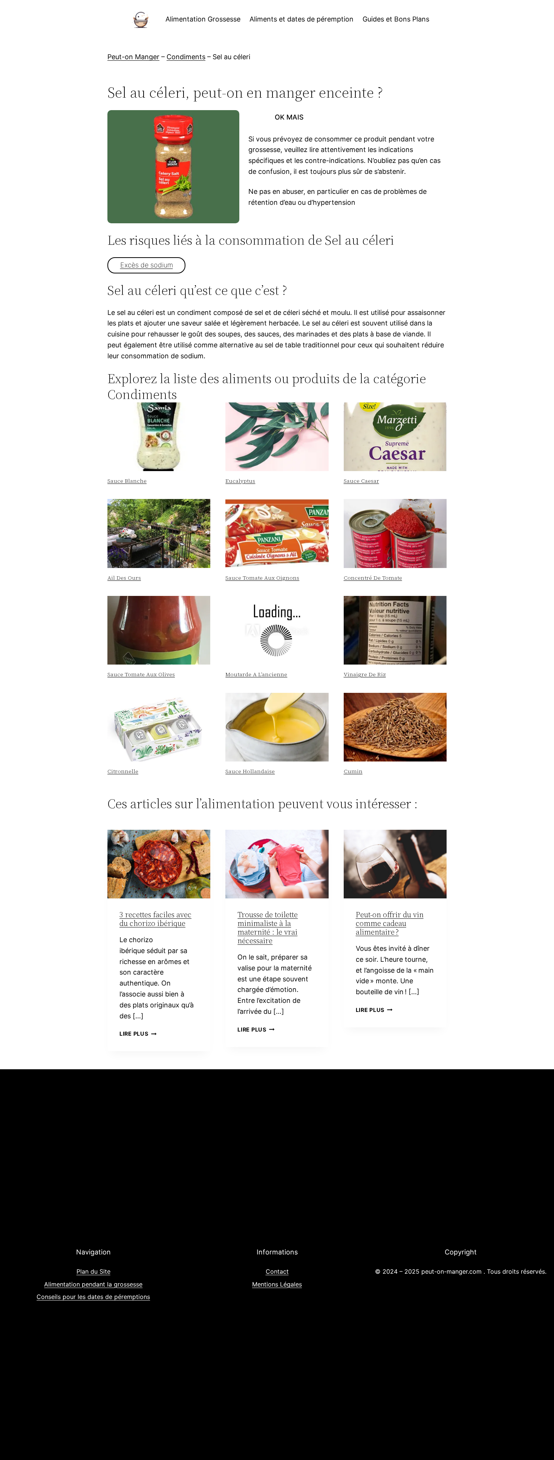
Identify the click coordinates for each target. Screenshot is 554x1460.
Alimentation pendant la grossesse (93, 1284)
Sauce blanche (127, 481)
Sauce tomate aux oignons (262, 578)
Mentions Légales (277, 1284)
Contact (277, 1271)
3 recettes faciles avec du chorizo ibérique (155, 919)
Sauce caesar (361, 481)
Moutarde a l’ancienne (256, 674)
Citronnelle (122, 771)
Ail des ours (124, 578)
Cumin (353, 771)
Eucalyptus (240, 481)
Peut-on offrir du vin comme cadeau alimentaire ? (390, 923)
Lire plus (137, 1033)
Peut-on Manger (133, 57)
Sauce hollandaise (250, 771)
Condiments (186, 57)
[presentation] (158, 436)
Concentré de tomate (373, 578)
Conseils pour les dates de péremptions (93, 1296)
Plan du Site (93, 1271)
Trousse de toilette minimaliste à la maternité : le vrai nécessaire (267, 927)
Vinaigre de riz (365, 674)
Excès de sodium (146, 265)
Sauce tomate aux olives (141, 674)
